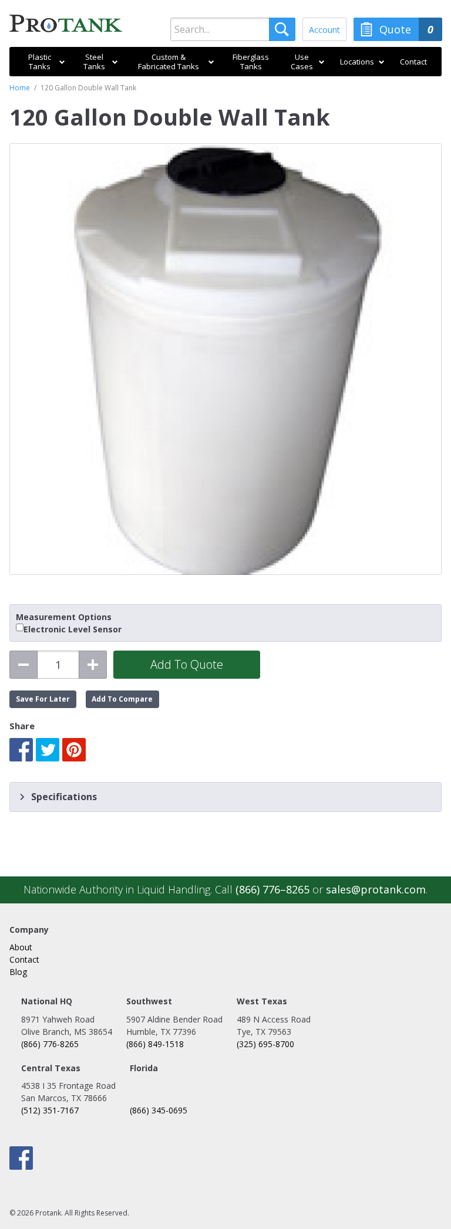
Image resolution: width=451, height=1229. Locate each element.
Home (19, 88)
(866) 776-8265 (50, 1043)
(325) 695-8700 (265, 1043)
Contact (24, 959)
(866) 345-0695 (158, 1110)
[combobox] (232, 29)
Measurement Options (64, 617)
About (20, 947)
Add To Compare (122, 699)
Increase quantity (93, 665)
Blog (18, 971)
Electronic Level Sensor (72, 629)
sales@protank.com (376, 889)
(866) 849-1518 (155, 1043)
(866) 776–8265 (272, 889)
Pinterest (74, 749)
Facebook (21, 749)
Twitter (47, 749)
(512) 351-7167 (50, 1110)
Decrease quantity (23, 665)
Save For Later (43, 699)
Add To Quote (186, 664)
